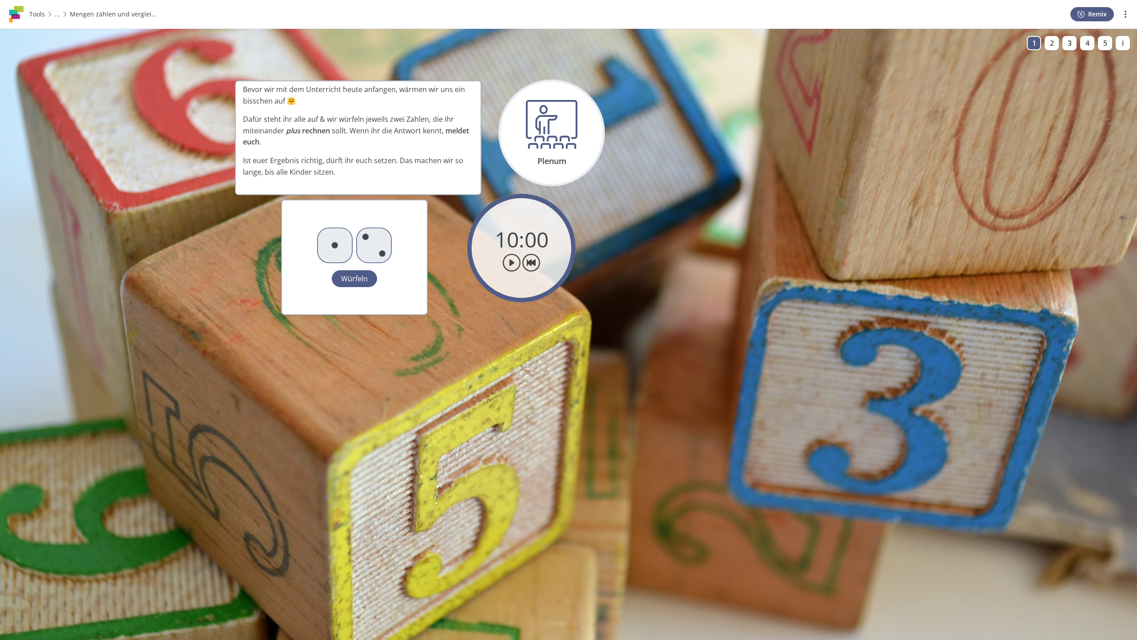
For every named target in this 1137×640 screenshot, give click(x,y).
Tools (37, 14)
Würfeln (354, 279)
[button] (354, 257)
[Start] (512, 263)
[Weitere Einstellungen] (1125, 14)
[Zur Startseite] (16, 13)
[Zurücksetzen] (531, 263)
